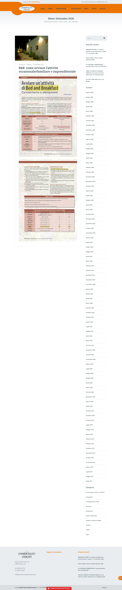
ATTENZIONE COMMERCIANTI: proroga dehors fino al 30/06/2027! (96, 65)
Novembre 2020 (90, 350)
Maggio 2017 (89, 476)
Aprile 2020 (89, 383)
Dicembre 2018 (90, 415)
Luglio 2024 (89, 195)
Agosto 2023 (89, 237)
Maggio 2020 (89, 378)
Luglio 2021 (89, 326)
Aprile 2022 (89, 298)
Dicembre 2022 (90, 275)
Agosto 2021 (89, 322)
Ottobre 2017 (90, 457)
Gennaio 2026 (90, 120)
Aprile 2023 (89, 256)
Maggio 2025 (89, 153)
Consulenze (22, 64)
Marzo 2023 (89, 261)
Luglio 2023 (89, 242)
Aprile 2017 (89, 481)
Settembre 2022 (90, 284)
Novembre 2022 (90, 280)
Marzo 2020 (89, 387)
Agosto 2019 (89, 401)
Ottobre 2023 (90, 228)
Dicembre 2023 (90, 219)
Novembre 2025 (90, 130)
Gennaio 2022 (90, 308)
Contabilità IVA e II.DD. (92, 501)
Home (43, 8)
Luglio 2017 (89, 472)
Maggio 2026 (89, 102)
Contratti (88, 506)
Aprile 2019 (89, 406)
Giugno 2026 (89, 97)
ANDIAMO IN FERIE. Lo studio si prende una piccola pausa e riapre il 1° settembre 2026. (96, 51)
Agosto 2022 (89, 289)
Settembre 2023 (90, 233)
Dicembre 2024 (90, 177)
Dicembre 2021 (90, 312)
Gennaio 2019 (90, 411)
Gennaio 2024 (90, 214)
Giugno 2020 (89, 373)
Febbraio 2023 (90, 266)
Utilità (94, 8)
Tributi (88, 530)
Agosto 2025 (89, 139)
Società (88, 525)
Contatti (102, 8)
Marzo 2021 (89, 340)
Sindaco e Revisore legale (93, 520)
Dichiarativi (89, 511)
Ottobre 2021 (90, 317)
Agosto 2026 (89, 92)
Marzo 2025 (89, 162)
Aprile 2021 (89, 336)
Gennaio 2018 (90, 443)
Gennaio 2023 (90, 270)
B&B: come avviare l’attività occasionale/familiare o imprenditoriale (47, 69)
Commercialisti (61, 8)
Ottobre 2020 (90, 354)
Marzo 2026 (89, 111)
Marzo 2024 (89, 209)
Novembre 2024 (90, 181)
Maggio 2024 (89, 200)
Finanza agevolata (91, 516)
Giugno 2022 (89, 294)
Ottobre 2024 (90, 186)
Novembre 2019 (90, 397)
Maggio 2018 (89, 429)
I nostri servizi (76, 8)
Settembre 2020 (90, 359)
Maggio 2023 (89, 251)
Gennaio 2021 (90, 345)
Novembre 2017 (90, 453)
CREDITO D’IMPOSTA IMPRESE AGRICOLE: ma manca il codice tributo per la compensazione (95, 73)
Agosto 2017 (89, 467)
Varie (87, 534)
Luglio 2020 (89, 369)
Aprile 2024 (89, 205)
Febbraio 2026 (90, 116)
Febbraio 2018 (90, 439)
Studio (50, 8)
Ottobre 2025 (90, 134)
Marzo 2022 (89, 303)
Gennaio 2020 (90, 392)
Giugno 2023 (89, 247)
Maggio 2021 (89, 331)
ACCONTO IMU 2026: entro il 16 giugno (95, 80)
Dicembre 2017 (90, 448)
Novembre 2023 (90, 223)
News (86, 8)
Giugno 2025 (89, 148)
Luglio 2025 (89, 144)
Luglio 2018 (89, 425)
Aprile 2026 (89, 106)
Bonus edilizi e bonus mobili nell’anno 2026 (94, 59)
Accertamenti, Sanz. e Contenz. (95, 492)
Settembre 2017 (90, 462)
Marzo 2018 (89, 434)
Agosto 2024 (89, 191)
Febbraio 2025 (90, 167)
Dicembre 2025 (90, 125)
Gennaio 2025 (90, 172)
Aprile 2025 (89, 158)
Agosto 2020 (89, 364)
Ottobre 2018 (90, 420)
